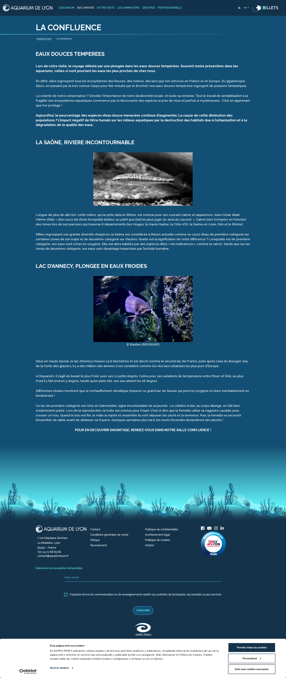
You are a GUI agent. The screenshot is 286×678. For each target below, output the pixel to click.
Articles (149, 545)
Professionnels (170, 7)
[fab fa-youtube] (209, 528)
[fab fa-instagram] (216, 528)
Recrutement (98, 545)
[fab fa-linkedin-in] (222, 528)
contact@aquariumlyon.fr (53, 555)
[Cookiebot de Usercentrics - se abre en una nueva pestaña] (28, 671)
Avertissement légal (157, 534)
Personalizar (250, 658)
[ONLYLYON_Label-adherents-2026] (213, 543)
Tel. (49, 551)
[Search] (239, 8)
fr (245, 8)
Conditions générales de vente (109, 534)
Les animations (128, 7)
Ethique (95, 540)
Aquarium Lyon (45, 526)
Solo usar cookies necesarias (252, 669)
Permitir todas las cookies (252, 647)
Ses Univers (85, 7)
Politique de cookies (157, 540)
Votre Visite (106, 7)
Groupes (148, 7)
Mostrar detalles (59, 667)
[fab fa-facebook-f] (203, 528)
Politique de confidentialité (161, 529)
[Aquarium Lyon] (27, 8)
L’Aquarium (66, 7)
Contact (95, 529)
